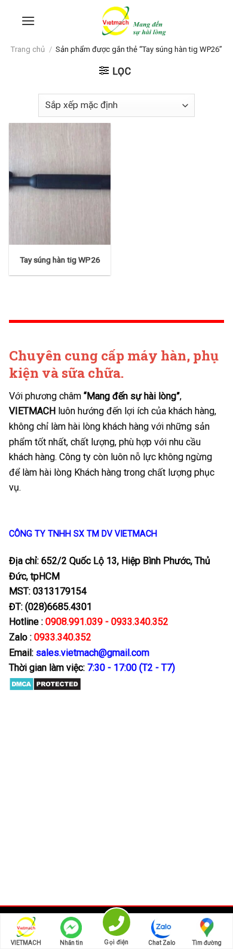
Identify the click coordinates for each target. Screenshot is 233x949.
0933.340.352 (62, 637)
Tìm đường (207, 942)
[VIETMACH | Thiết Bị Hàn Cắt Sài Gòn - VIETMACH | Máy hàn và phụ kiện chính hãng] (133, 21)
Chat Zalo (161, 942)
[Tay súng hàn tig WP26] (60, 184)
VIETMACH (26, 942)
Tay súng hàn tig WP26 (60, 259)
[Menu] (28, 20)
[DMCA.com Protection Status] (45, 684)
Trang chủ (28, 49)
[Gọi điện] (116, 924)
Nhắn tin (71, 942)
